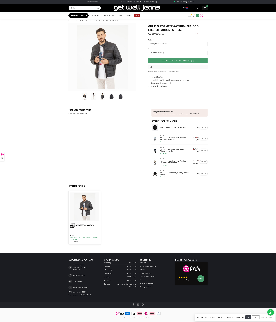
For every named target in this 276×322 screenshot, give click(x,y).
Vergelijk (75, 241)
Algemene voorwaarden (148, 266)
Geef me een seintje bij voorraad (176, 61)
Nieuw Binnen (109, 15)
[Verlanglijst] (198, 8)
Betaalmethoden (145, 273)
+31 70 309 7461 (79, 275)
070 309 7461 (77, 281)
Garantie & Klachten (147, 283)
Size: (150, 49)
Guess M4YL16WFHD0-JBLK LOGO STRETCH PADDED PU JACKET (98, 21)
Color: (151, 40)
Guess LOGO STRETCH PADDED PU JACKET (82, 226)
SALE (137, 15)
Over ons (143, 263)
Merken (128, 15)
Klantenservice (145, 280)
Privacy (142, 270)
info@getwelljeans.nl (80, 287)
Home (70, 21)
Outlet (119, 15)
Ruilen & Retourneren (147, 276)
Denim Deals (95, 15)
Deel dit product (173, 71)
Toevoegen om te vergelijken (157, 71)
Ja (248, 317)
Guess (150, 23)
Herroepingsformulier (147, 287)
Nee (256, 317)
